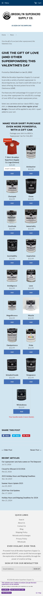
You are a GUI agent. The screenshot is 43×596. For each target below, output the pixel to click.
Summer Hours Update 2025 (12, 483)
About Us (21, 523)
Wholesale (21, 542)
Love (31, 286)
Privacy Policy (21, 539)
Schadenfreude (12, 375)
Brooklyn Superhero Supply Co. (23, 580)
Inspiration (31, 256)
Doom (31, 196)
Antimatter (31, 167)
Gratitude (12, 226)
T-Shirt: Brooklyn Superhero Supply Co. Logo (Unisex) (12, 159)
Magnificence (12, 315)
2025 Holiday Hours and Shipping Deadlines (18, 476)
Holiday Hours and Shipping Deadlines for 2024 (20, 498)
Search (21, 520)
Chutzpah (12, 196)
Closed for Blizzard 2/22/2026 (13, 469)
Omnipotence (12, 345)
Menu (7, 3)
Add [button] (12, 173)
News (12, 35)
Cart (39, 3)
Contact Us (21, 526)
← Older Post (7, 450)
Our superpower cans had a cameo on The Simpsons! (21, 462)
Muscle (31, 315)
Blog (21, 529)
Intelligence (12, 286)
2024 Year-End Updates (11, 490)
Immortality (31, 226)
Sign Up (37, 569)
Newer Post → (35, 450)
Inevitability (12, 256)
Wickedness (21, 405)
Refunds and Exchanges (21, 535)
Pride (31, 345)
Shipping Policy (21, 532)
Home (4, 35)
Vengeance (31, 375)
